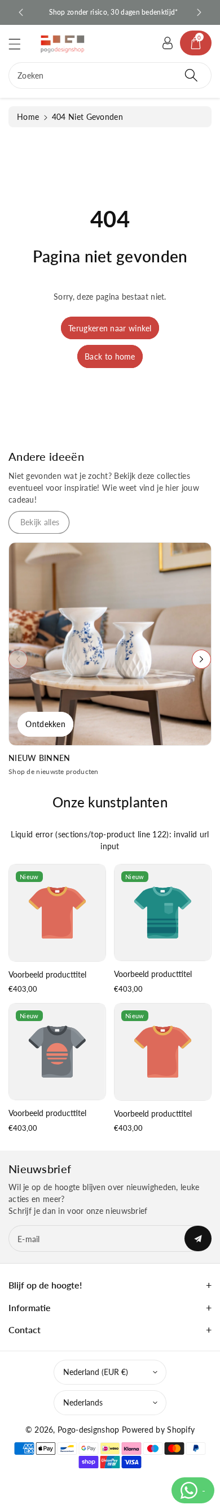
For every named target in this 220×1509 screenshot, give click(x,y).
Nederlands (83, 1402)
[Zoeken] (191, 75)
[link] (38, 522)
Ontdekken (45, 724)
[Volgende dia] (199, 12)
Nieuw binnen (39, 758)
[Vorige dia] (20, 12)
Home (28, 117)
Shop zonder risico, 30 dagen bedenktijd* (110, 12)
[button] (19, 44)
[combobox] (110, 75)
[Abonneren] (198, 1238)
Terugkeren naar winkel (110, 328)
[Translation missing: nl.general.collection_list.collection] (110, 644)
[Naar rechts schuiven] (201, 659)
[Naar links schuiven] (18, 659)
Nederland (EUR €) (95, 1372)
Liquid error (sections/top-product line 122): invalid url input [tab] (110, 840)
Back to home (110, 356)
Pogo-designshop (89, 1429)
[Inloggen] (167, 43)
